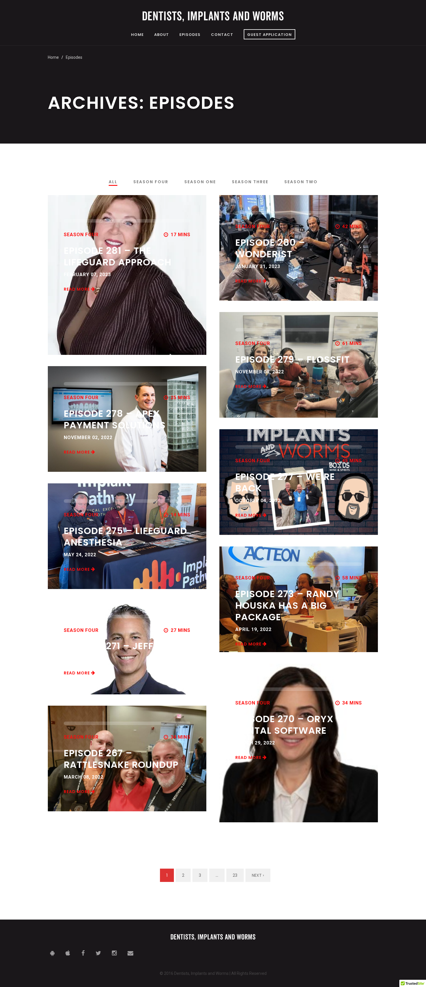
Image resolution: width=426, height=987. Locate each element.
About (161, 35)
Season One (200, 182)
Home (137, 35)
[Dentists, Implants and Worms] (213, 16)
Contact (222, 35)
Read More (77, 289)
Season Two (301, 182)
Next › (258, 875)
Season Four (150, 182)
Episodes (190, 35)
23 (235, 875)
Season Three (250, 182)
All (113, 182)
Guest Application (269, 34)
